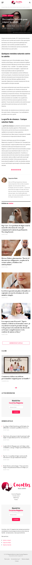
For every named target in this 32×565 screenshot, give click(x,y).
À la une (5, 15)
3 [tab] (17, 388)
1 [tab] (14, 388)
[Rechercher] (29, 2)
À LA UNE (4, 351)
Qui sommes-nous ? (15, 559)
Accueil (3, 7)
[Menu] (3, 2)
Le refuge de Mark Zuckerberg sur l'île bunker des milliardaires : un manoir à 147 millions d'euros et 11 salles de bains (16, 428)
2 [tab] (16, 388)
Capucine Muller (11, 25)
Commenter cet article (16, 343)
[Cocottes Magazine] (17, 2)
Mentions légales (25, 559)
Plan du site (6, 559)
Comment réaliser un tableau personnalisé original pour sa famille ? (16, 377)
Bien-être (8, 7)
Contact (17, 561)
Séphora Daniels (7, 545)
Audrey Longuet (7, 540)
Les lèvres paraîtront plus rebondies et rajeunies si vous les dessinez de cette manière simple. (16, 293)
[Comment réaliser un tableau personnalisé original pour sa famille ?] (16, 364)
